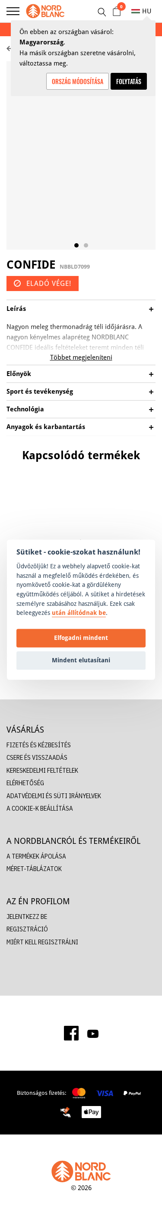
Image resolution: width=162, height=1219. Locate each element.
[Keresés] (101, 12)
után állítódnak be (79, 613)
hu (146, 11)
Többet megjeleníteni (81, 357)
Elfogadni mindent (81, 638)
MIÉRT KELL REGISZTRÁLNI (42, 942)
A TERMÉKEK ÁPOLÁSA (36, 856)
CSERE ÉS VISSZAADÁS (36, 757)
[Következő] (153, 508)
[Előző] (8, 508)
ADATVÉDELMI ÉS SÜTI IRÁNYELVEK (53, 796)
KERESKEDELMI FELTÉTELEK (42, 770)
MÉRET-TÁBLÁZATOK (34, 869)
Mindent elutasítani (81, 660)
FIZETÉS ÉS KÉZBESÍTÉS (38, 745)
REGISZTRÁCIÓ (27, 929)
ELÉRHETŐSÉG (25, 783)
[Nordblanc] (45, 11)
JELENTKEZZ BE (26, 916)
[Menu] (13, 11)
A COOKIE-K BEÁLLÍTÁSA (39, 808)
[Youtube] (92, 1033)
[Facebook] (71, 1033)
